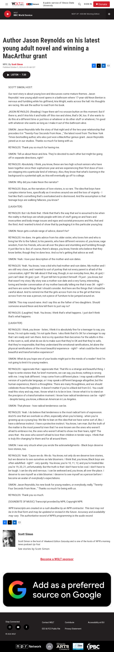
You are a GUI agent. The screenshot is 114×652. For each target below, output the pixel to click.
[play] (7, 14)
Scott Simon (17, 64)
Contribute (69, 622)
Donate (102, 4)
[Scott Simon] (9, 538)
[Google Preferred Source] (57, 589)
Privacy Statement (73, 629)
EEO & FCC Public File (51, 629)
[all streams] (110, 14)
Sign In (88, 4)
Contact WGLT (48, 622)
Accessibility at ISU (96, 622)
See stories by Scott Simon (33, 548)
